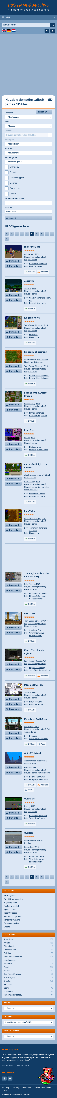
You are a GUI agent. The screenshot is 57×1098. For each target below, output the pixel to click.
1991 (33, 438)
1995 (45, 325)
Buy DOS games (10, 902)
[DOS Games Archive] (28, 7)
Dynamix (33, 736)
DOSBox (31, 272)
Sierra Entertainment (38, 739)
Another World (30, 763)
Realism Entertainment (39, 375)
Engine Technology (37, 668)
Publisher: (9, 148)
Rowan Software (36, 856)
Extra (33, 732)
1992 (35, 767)
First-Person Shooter (33, 661)
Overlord (28, 832)
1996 (38, 403)
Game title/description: (15, 198)
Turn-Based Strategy (33, 325)
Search (12, 218)
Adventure (28, 254)
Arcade (28, 943)
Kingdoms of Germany (35, 351)
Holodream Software (38, 816)
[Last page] (7, 239)
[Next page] (52, 234)
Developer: (9, 140)
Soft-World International (40, 670)
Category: (9, 113)
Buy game (14, 709)
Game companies (11, 923)
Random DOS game (12, 920)
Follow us (8, 1072)
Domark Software (37, 496)
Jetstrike (29, 280)
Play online (14, 266)
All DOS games (10, 895)
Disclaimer (27, 1088)
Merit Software (35, 266)
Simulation (29, 727)
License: (8, 131)
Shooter (27, 288)
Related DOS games (12, 916)
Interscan (33, 335)
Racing (27, 806)
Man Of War (30, 613)
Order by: (8, 207)
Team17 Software (37, 818)
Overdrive (29, 798)
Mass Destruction (33, 684)
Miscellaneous (28, 960)
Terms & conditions (43, 1088)
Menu (8, 17)
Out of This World (33, 753)
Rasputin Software (37, 303)
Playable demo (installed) (35, 257)
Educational (28, 946)
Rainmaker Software (38, 264)
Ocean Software (36, 599)
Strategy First (35, 630)
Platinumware (35, 447)
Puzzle (27, 438)
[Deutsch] (9, 30)
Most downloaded (11, 906)
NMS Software (35, 702)
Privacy (16, 1088)
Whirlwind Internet (22, 1094)
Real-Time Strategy (32, 519)
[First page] (7, 234)
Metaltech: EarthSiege (35, 719)
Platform (28, 767)
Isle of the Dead (32, 246)
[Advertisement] (28, 62)
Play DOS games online (13, 899)
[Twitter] (52, 31)
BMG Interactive (36, 704)
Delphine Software (37, 777)
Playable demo (30, 260)
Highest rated (10, 909)
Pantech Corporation (38, 415)
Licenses (8, 1016)
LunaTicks (29, 510)
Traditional (28, 991)
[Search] (52, 25)
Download (14, 261)
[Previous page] (12, 234)
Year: (7, 122)
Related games (11, 1030)
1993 (36, 254)
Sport (28, 988)
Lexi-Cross (29, 430)
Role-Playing (29, 403)
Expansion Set (28, 950)
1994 (34, 288)
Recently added (10, 913)
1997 (44, 519)
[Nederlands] (14, 30)
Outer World (42, 761)
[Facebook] (47, 31)
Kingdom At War (32, 317)
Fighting (28, 953)
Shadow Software (37, 298)
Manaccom (34, 337)
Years (7, 1002)
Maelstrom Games (37, 494)
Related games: (11, 157)
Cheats (7, 927)
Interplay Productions (38, 450)
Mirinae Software (36, 413)
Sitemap (5, 1088)
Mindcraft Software (38, 593)
